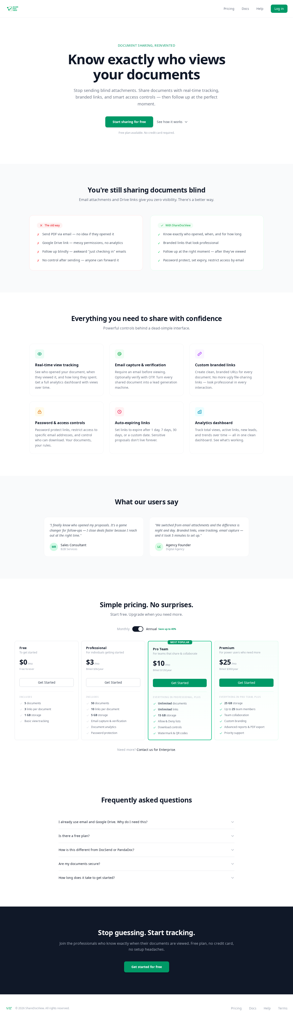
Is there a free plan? (74, 836)
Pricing (229, 8)
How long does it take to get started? (87, 877)
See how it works (169, 122)
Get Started (46, 682)
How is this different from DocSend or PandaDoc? (96, 850)
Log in (279, 8)
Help (259, 8)
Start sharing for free (129, 122)
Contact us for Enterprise (156, 749)
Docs (245, 8)
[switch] (137, 629)
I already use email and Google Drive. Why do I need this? (103, 822)
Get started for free (146, 967)
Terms (283, 1008)
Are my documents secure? (79, 863)
